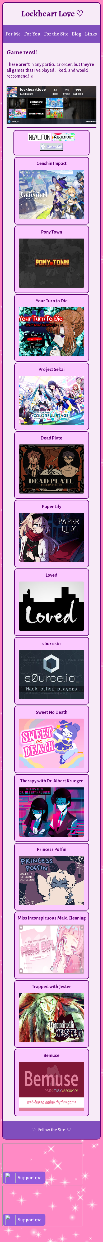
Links (91, 33)
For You (32, 33)
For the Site (56, 33)
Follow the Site (51, 1130)
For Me (13, 33)
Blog (76, 33)
